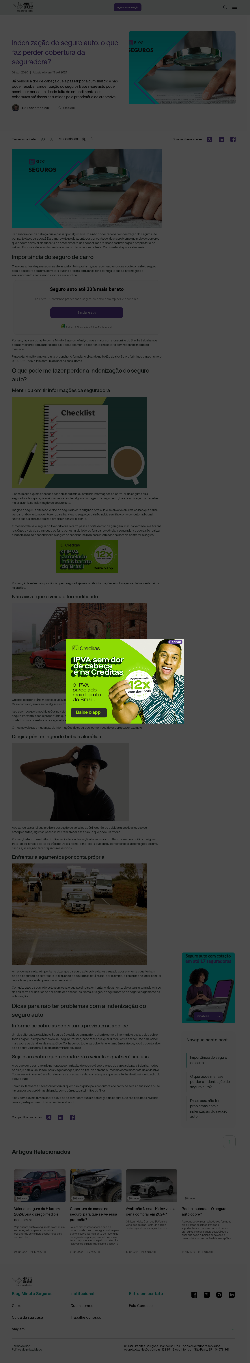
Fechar (175, 642)
